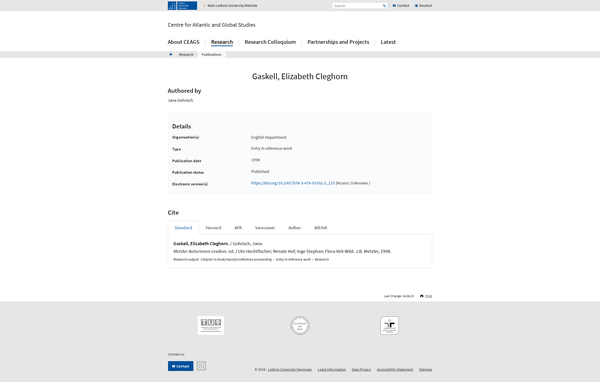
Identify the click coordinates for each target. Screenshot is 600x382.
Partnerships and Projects (338, 41)
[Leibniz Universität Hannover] (182, 5)
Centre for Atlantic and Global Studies (211, 25)
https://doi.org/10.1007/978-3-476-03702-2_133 (293, 183)
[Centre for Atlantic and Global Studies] (169, 54)
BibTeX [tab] (321, 227)
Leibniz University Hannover (290, 369)
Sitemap (425, 369)
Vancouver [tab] (265, 227)
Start (384, 5)
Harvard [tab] (213, 227)
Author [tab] (295, 227)
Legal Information (332, 369)
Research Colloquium (270, 41)
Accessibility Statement (395, 369)
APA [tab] (238, 227)
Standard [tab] (183, 227)
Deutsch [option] (425, 5)
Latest (388, 41)
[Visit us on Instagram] (201, 365)
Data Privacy (361, 369)
